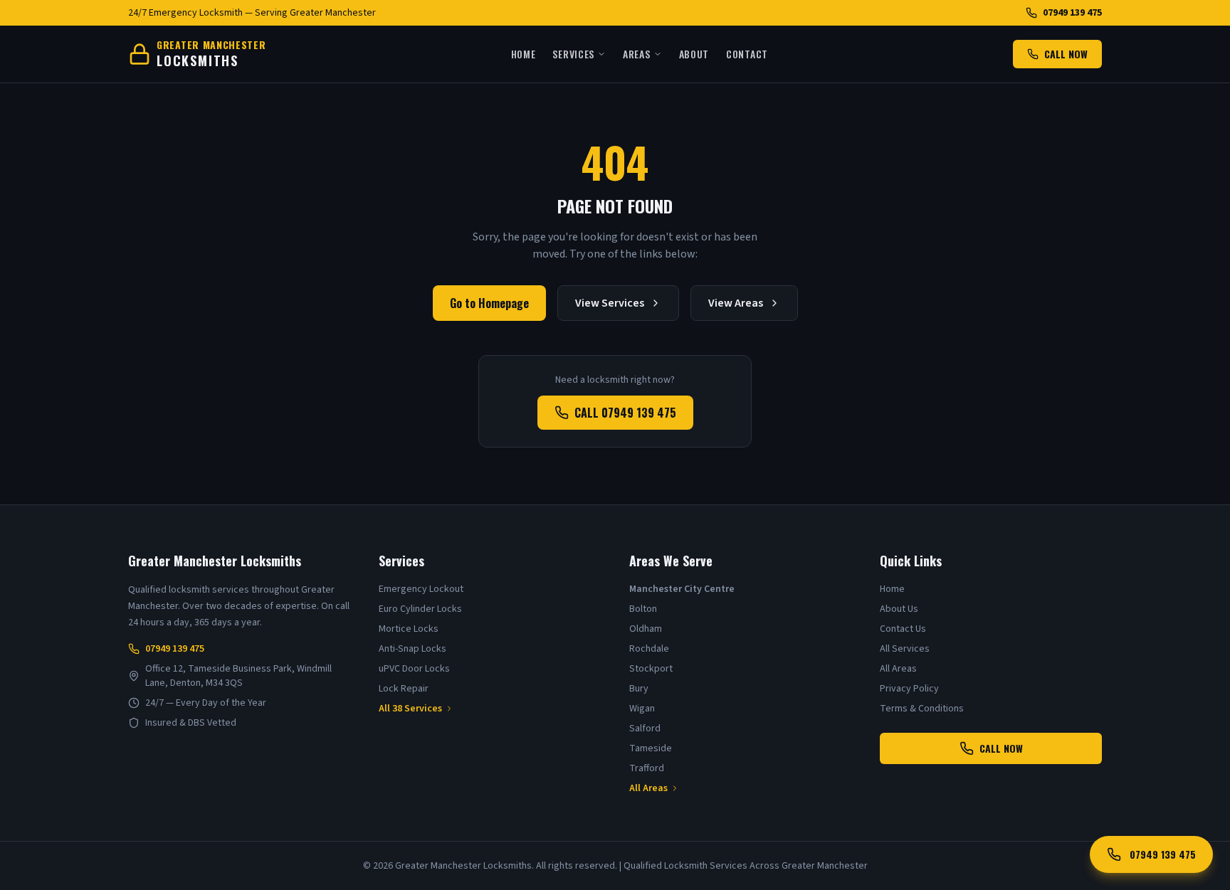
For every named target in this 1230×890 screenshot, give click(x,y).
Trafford (646, 768)
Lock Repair (404, 689)
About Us (899, 609)
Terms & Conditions (922, 708)
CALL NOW (1066, 53)
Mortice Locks (408, 629)
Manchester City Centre (682, 589)
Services (573, 54)
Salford (645, 728)
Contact (747, 54)
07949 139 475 (1072, 13)
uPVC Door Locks (414, 669)
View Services (609, 303)
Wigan (642, 708)
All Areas (648, 788)
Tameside (650, 748)
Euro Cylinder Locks (420, 609)
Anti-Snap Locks (412, 649)
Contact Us (903, 629)
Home (523, 54)
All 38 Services (410, 708)
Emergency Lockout (421, 589)
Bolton (643, 609)
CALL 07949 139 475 (625, 412)
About (694, 54)
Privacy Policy (909, 689)
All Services (905, 649)
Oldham (645, 629)
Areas (637, 54)
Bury (638, 689)
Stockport (651, 669)
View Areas (735, 303)
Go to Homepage (489, 303)
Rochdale (649, 649)
